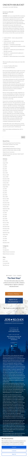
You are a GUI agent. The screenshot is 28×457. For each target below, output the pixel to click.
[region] (14, 446)
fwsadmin (6, 7)
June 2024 (5, 166)
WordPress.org (6, 265)
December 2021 (6, 226)
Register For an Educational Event (13, 300)
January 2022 (5, 224)
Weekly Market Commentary (8, 146)
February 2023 (6, 198)
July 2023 (5, 188)
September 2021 (6, 232)
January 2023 (5, 200)
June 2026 (5, 160)
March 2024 (5, 172)
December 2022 (6, 202)
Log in (4, 259)
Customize (14, 450)
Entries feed (5, 261)
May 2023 (5, 192)
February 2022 (6, 222)
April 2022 (5, 218)
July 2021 (5, 236)
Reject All (14, 454)
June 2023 (5, 190)
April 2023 (5, 194)
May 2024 (5, 168)
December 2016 (6, 242)
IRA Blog (15, 7)
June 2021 (5, 238)
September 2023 (6, 184)
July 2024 (5, 164)
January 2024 (5, 176)
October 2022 (5, 206)
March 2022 (5, 220)
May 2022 (5, 216)
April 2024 (5, 170)
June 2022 (5, 214)
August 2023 (5, 186)
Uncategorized (6, 249)
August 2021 (5, 234)
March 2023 (5, 196)
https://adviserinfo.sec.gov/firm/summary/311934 (12, 383)
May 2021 (5, 240)
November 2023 (6, 180)
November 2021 (6, 228)
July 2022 (5, 212)
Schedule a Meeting (13, 294)
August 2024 (5, 162)
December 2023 (6, 178)
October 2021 (5, 230)
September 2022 (6, 208)
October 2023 (5, 182)
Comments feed (6, 263)
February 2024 (6, 174)
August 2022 (5, 210)
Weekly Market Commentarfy (9, 251)
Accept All (14, 447)
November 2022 (6, 204)
